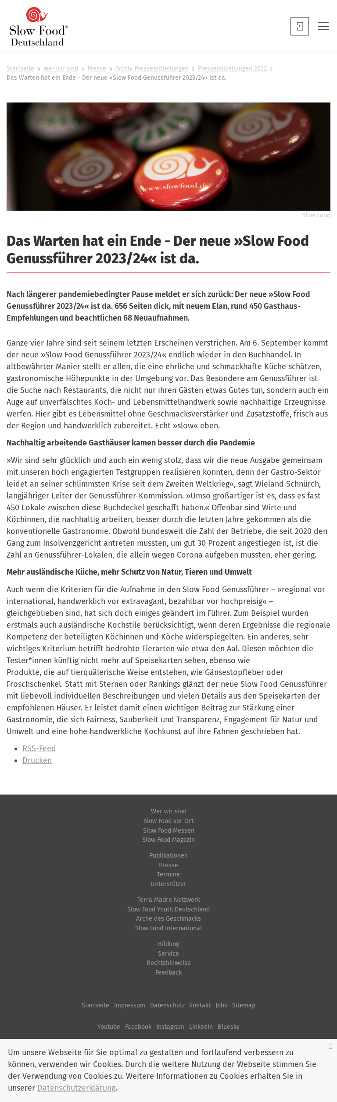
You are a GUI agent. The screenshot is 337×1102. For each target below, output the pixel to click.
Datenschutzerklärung (76, 1088)
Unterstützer (168, 884)
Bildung (168, 944)
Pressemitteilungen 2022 (232, 68)
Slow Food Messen (168, 830)
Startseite (20, 68)
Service (168, 953)
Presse (96, 68)
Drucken (37, 760)
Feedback (168, 972)
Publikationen (168, 855)
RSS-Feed (39, 748)
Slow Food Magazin (168, 840)
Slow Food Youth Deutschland (168, 909)
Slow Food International (168, 928)
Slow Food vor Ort (168, 821)
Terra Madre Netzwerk (168, 900)
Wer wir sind (60, 68)
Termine (168, 874)
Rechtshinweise (169, 963)
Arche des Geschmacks (168, 918)
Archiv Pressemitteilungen (152, 68)
